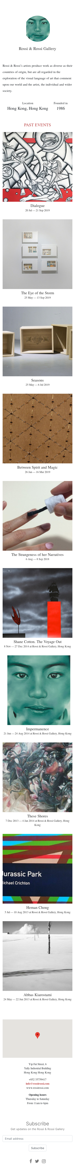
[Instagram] (43, 1161)
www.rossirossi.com (37, 1087)
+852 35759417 (37, 1079)
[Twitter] (36, 1161)
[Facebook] (30, 1161)
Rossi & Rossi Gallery (37, 48)
